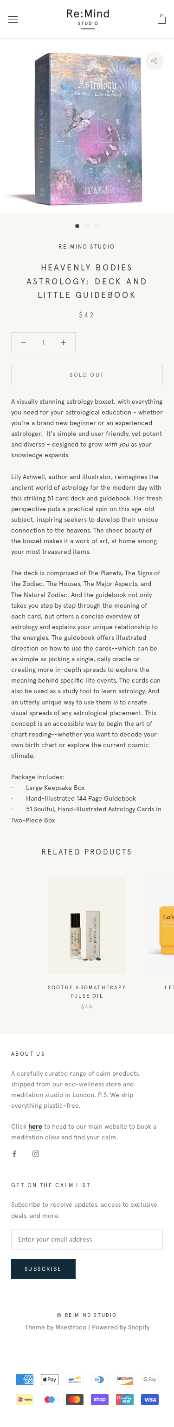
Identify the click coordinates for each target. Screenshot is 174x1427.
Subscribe (43, 1269)
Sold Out (87, 375)
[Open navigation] (13, 19)
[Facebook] (14, 1153)
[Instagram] (35, 1153)
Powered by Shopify (120, 1327)
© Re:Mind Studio (87, 1315)
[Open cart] (162, 19)
